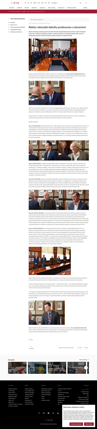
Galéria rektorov (11, 392)
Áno (80, 347)
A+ (84, 389)
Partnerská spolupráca (46, 394)
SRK (59, 404)
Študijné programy (29, 388)
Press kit (59, 390)
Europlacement (61, 400)
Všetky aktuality (83, 359)
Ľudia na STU (11, 400)
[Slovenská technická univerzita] (15, 3)
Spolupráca (42, 7)
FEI (31, 3)
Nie (87, 347)
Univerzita (11, 7)
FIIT (46, 3)
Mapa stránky (86, 393)
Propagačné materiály (15, 29)
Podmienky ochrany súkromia (82, 401)
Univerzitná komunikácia (15, 11)
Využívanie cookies (85, 403)
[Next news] (86, 368)
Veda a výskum (51, 7)
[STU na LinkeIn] (58, 413)
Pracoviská (54, 3)
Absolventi (34, 7)
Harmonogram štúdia (29, 390)
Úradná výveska (11, 398)
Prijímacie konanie (29, 396)
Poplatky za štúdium (29, 394)
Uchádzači (19, 7)
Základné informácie (12, 388)
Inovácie (43, 396)
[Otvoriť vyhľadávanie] (86, 3)
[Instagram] (44, 413)
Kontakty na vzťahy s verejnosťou (15, 404)
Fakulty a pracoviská (12, 394)
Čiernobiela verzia (85, 391)
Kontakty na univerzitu (13, 406)
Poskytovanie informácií (16, 32)
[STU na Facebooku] (39, 413)
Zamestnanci (61, 7)
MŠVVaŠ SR (60, 402)
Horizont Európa (61, 398)
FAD (39, 3)
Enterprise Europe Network (63, 396)
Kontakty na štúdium (29, 404)
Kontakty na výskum (45, 400)
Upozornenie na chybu (84, 399)
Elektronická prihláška (29, 392)
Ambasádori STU (28, 400)
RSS (88, 395)
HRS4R (42, 398)
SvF (25, 3)
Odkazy (85, 7)
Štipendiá (27, 398)
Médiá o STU (11, 402)
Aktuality (24, 11)
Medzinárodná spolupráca (46, 388)
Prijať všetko (89, 424)
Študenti (27, 7)
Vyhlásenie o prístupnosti (83, 397)
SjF (28, 3)
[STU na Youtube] (48, 413)
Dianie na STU (13, 24)
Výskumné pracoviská (45, 390)
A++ (87, 389)
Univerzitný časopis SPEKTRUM (17, 27)
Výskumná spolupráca (46, 392)
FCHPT (34, 3)
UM (49, 3)
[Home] (8, 11)
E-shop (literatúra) (29, 402)
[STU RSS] (53, 413)
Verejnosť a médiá (71, 7)
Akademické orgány (12, 396)
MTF (42, 3)
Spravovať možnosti (76, 424)
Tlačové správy (11, 390)
